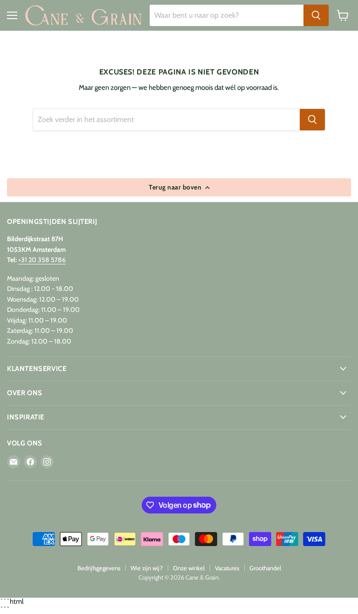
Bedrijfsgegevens (98, 568)
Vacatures (227, 568)
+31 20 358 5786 (42, 260)
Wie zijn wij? (147, 568)
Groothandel (265, 568)
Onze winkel (189, 568)
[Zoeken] (316, 15)
